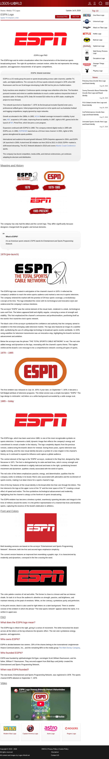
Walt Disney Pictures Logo (100, 52)
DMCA (44, 749)
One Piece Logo (98, 15)
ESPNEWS (23, 131)
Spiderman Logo (98, 46)
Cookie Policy (63, 749)
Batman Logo (97, 40)
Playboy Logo (98, 71)
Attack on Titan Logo (100, 27)
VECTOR (75, 17)
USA (17, 18)
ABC (9, 120)
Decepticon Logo (99, 58)
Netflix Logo (97, 34)
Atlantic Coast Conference (66, 146)
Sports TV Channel (7, 18)
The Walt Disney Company (69, 648)
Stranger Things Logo (98, 64)
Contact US (55, 755)
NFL (12, 123)
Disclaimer (55, 752)
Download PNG (62, 17)
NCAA (37, 116)
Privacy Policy (53, 749)
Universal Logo (98, 21)
